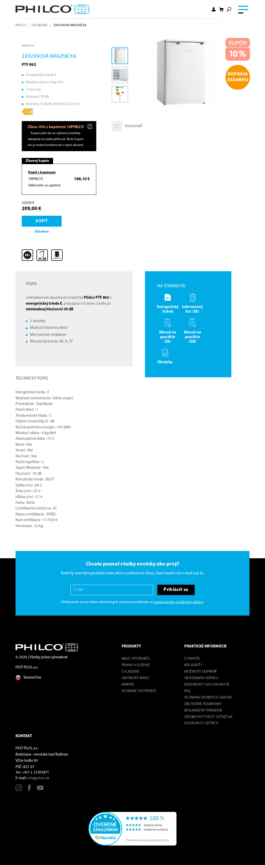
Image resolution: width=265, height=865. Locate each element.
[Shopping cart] (221, 9)
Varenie (128, 685)
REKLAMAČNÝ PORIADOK (203, 711)
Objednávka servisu (201, 678)
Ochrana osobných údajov (208, 698)
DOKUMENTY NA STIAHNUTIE (207, 685)
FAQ (187, 691)
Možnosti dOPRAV (199, 672)
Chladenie (40, 25)
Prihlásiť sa (176, 589)
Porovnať (134, 126)
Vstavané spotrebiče (139, 691)
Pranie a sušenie (136, 665)
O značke (192, 659)
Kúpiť (42, 221)
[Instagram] (19, 790)
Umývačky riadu (135, 678)
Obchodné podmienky (203, 704)
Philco (21, 25)
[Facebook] (29, 790)
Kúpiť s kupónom (42, 173)
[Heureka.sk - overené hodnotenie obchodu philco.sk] (132, 829)
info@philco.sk (38, 778)
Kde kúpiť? (193, 665)
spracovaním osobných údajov (179, 602)
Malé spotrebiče (136, 659)
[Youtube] (40, 790)
